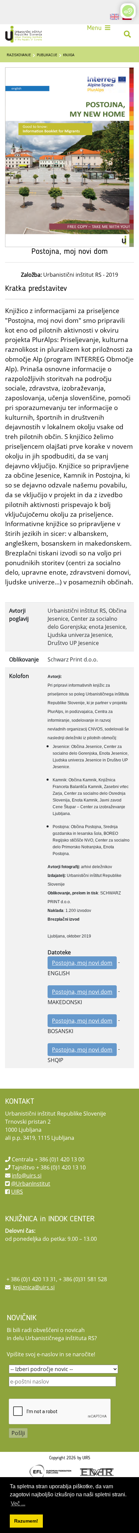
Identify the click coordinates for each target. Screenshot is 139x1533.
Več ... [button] (18, 1503)
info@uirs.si (26, 1175)
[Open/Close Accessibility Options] (128, 11)
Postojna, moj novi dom (82, 962)
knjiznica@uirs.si (34, 1287)
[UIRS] (24, 34)
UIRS (17, 1191)
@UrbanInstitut (30, 1183)
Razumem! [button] (26, 1521)
